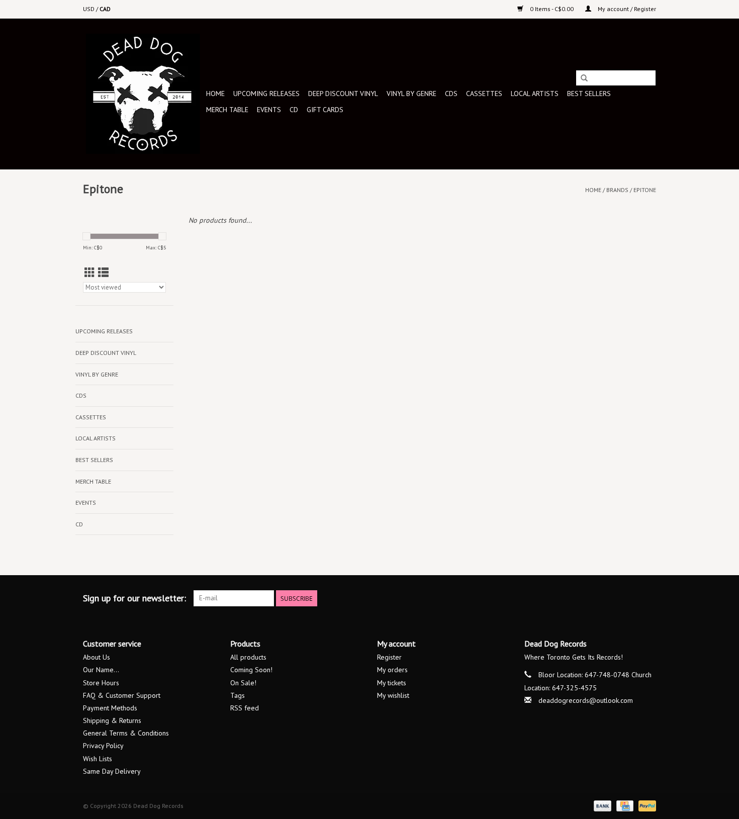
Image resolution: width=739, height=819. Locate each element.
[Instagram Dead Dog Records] (648, 598)
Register (389, 657)
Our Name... (101, 669)
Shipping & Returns (112, 720)
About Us (96, 657)
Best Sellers (589, 93)
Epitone (644, 190)
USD (89, 9)
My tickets (391, 682)
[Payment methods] (601, 805)
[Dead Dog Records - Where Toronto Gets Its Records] (143, 94)
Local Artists (535, 93)
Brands (617, 190)
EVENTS (269, 109)
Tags (237, 695)
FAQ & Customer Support (121, 695)
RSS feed (244, 707)
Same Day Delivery (112, 771)
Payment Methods (110, 707)
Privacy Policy (103, 745)
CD (294, 109)
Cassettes (484, 93)
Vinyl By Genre (411, 93)
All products (248, 657)
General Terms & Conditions (126, 733)
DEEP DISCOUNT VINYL (343, 93)
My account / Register (626, 9)
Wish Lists (97, 758)
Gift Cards (325, 109)
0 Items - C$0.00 (551, 9)
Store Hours (101, 682)
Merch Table (227, 109)
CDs (451, 93)
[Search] (584, 78)
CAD (105, 9)
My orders (392, 669)
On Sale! (243, 682)
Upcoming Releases (266, 93)
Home (215, 93)
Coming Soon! (251, 669)
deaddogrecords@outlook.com (585, 700)
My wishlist (393, 695)
